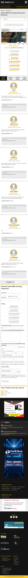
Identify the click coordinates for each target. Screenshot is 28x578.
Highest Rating (10, 78)
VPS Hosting (13, 486)
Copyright (16, 564)
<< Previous (9, 282)
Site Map (16, 559)
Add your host (5, 557)
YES (12, 109)
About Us (16, 562)
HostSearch (2, 10)
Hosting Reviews (8, 10)
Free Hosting (14, 490)
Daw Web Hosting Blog (6, 569)
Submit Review (5, 381)
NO (15, 109)
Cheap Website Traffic (6, 568)
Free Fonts (4, 571)
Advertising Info (5, 560)
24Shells (5, 394)
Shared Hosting (5, 486)
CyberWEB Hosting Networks (17, 47)
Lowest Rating (17, 78)
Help (15, 560)
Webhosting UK (5, 497)
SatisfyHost (5, 391)
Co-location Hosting (16, 488)
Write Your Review (15, 51)
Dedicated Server (6, 488)
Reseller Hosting (5, 490)
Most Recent (3, 78)
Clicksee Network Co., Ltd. (13, 576)
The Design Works (5, 570)
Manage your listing (6, 559)
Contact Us (17, 557)
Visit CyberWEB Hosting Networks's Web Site (14, 24)
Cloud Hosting (21, 486)
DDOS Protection (5, 573)
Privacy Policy (17, 561)
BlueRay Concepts (7, 393)
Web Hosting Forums (21, 6)
